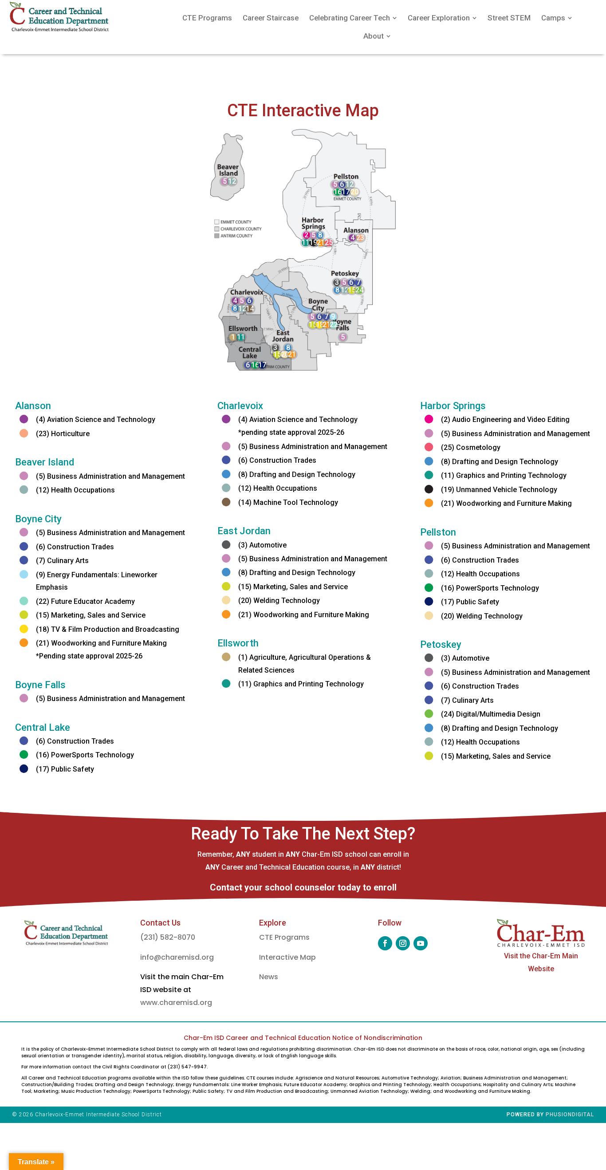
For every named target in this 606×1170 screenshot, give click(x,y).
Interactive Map (287, 957)
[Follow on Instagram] (403, 943)
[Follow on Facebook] (385, 943)
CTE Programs (284, 937)
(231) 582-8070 (167, 937)
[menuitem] (207, 18)
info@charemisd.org (177, 957)
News (268, 977)
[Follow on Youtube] (420, 943)
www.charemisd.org (176, 1002)
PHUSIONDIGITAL (570, 1114)
